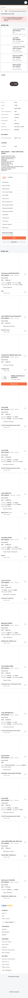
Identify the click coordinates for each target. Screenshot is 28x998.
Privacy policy (5, 944)
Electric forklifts (6, 185)
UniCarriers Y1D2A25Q (8, 880)
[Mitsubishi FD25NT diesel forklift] (14, 612)
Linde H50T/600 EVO (7, 712)
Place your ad (14, 384)
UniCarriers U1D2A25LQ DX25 (10, 273)
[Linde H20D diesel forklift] (14, 787)
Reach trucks (5, 198)
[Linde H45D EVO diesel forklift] (14, 482)
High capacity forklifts (7, 205)
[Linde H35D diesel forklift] (14, 397)
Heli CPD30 (16, 38)
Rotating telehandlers (7, 208)
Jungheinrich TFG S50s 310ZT (19, 46)
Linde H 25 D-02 (5, 580)
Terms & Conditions (6, 941)
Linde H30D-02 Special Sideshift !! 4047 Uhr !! (14, 316)
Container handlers (7, 224)
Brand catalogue (6, 952)
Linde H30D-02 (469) (7, 666)
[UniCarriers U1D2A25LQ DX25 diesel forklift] (14, 262)
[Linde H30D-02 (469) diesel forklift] (14, 655)
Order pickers (5, 218)
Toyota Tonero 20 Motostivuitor (19, 29)
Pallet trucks (5, 227)
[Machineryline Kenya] (10, 2)
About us (4, 913)
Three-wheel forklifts (7, 192)
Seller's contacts (6, 918)
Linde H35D (4, 407)
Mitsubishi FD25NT (6, 623)
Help (3, 916)
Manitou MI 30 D (17, 64)
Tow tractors (5, 221)
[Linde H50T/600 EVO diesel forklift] (14, 702)
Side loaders (5, 214)
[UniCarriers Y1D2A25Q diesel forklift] (14, 869)
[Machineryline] (6, 11)
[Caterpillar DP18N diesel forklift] (14, 527)
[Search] (25, 7)
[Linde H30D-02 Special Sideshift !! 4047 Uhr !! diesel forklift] (14, 305)
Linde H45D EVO (6, 493)
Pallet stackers (6, 188)
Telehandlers (5, 182)
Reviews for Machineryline (8, 949)
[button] (25, 2)
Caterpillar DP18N (6, 537)
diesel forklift (17, 108)
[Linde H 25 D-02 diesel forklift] (14, 570)
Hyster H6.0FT (5, 755)
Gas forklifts (5, 195)
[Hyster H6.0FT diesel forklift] (14, 745)
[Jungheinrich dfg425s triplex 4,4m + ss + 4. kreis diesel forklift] (14, 344)
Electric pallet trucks (7, 201)
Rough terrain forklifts (7, 211)
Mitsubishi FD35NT (18, 55)
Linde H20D (4, 798)
